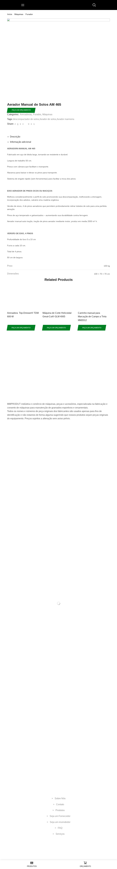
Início (9, 14)
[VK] (20, 124)
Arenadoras (26, 114)
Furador (29, 14)
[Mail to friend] (25, 124)
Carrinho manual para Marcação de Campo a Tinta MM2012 (92, 316)
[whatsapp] (31, 124)
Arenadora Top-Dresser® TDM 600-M (23, 315)
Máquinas (18, 14)
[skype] (34, 124)
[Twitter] (15, 124)
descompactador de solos (26, 119)
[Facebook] (18, 124)
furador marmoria (65, 119)
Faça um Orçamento (21, 110)
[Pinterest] (23, 124)
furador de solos (48, 119)
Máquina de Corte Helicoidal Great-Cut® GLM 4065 (57, 315)
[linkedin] (28, 124)
